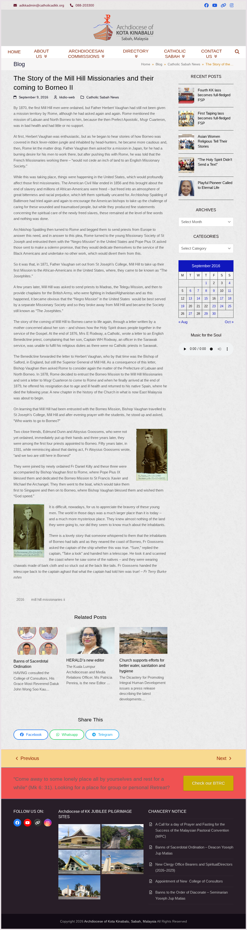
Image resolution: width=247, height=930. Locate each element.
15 (206, 298)
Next (222, 759)
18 (229, 298)
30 (214, 313)
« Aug (182, 322)
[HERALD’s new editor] (90, 640)
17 (221, 298)
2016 (20, 599)
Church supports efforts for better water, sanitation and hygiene (142, 665)
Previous (27, 759)
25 (229, 306)
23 (214, 306)
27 (190, 313)
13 (190, 298)
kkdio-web (67, 97)
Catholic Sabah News (102, 97)
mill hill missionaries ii (48, 599)
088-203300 (84, 5)
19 (182, 306)
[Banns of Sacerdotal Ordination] (38, 640)
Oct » (229, 322)
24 (221, 306)
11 (229, 291)
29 (206, 313)
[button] (237, 52)
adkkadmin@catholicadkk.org (41, 5)
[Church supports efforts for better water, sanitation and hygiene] (143, 640)
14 (198, 298)
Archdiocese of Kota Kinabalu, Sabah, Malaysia (120, 921)
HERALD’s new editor (85, 660)
